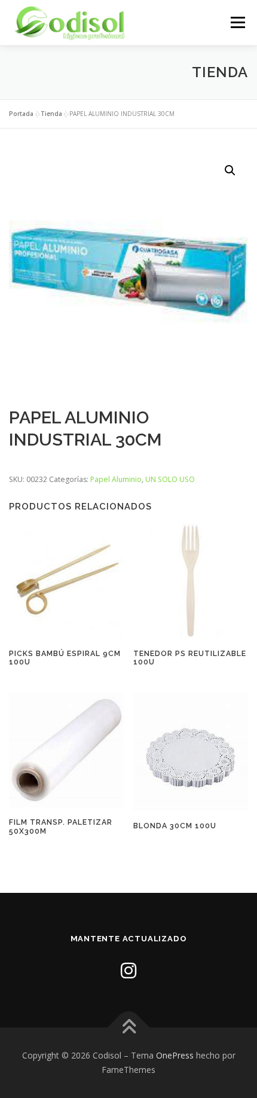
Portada (21, 113)
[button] (230, 170)
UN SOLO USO (170, 479)
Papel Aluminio (116, 479)
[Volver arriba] (129, 1027)
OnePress (175, 1055)
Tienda (51, 113)
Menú (237, 22)
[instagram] (128, 970)
